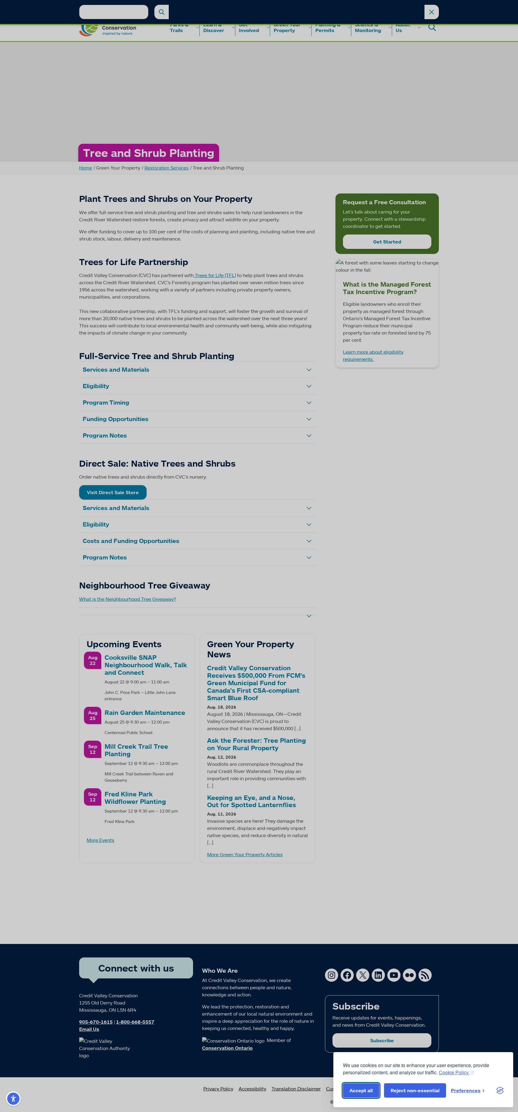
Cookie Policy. (454, 1072)
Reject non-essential (415, 1090)
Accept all (361, 1090)
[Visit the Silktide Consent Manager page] (500, 1090)
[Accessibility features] (13, 1098)
